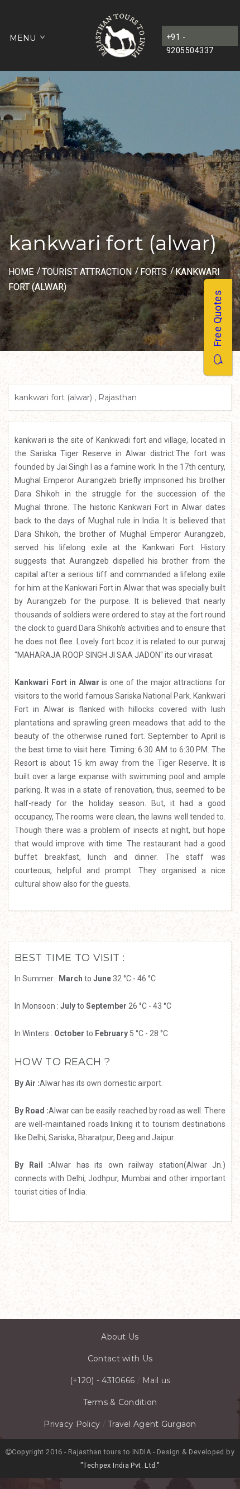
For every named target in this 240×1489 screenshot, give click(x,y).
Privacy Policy (72, 1424)
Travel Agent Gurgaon (152, 1424)
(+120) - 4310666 (102, 1380)
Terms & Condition (120, 1402)
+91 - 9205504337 (190, 39)
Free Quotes (217, 322)
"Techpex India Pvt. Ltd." (120, 1465)
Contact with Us (120, 1359)
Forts (153, 271)
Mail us (156, 1380)
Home (20, 271)
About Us (119, 1337)
